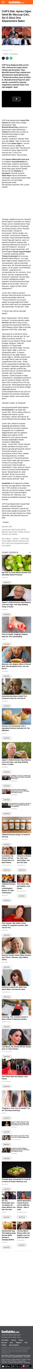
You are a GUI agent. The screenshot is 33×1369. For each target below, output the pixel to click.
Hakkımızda (4, 1337)
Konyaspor (6, 173)
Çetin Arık (25, 159)
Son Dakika (4, 1340)
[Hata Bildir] (27, 1362)
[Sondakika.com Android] (16, 1366)
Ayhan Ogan (16, 143)
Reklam (10, 1337)
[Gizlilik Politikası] (16, 1359)
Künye (19, 1337)
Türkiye (5, 132)
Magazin (18, 1342)
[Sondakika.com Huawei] (27, 1366)
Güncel (13, 1340)
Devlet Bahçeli (7, 410)
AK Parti (5, 323)
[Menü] (3, 2)
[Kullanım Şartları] (6, 1359)
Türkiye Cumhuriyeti (10, 256)
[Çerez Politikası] (12, 1361)
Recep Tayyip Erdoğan (22, 252)
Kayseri (9, 159)
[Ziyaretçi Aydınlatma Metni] (15, 1362)
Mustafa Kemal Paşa (10, 127)
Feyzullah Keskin (18, 162)
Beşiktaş (17, 171)
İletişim (14, 1337)
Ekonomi (4, 1342)
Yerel (25, 1342)
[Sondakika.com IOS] (6, 1366)
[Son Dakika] (16, 2)
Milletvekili (16, 159)
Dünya (21, 1340)
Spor (11, 1342)
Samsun (5, 123)
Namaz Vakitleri (14, 1345)
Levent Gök (24, 120)
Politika (3, 1345)
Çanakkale (6, 483)
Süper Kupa (6, 175)
